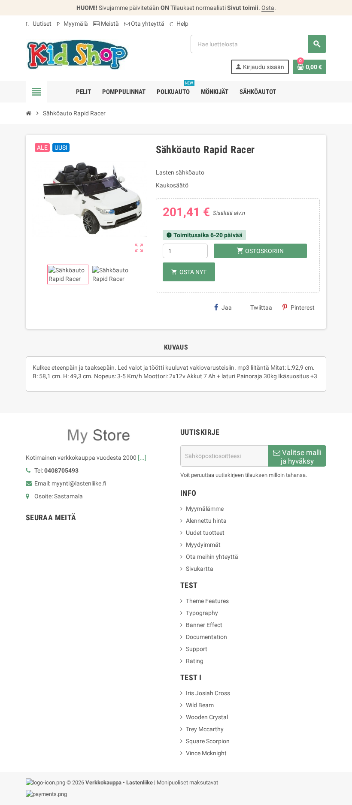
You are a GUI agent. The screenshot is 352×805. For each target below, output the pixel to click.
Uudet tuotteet (205, 532)
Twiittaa (261, 307)
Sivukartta (199, 568)
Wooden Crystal (207, 717)
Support (196, 648)
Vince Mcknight (206, 753)
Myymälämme (205, 508)
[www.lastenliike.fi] (77, 54)
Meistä (109, 23)
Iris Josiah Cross (208, 693)
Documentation (206, 636)
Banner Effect (204, 624)
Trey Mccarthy (205, 729)
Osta (267, 7)
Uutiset (39, 23)
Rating (194, 660)
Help (179, 23)
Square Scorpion (208, 741)
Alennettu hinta (206, 520)
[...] (142, 457)
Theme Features (207, 600)
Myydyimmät (203, 544)
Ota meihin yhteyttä (212, 556)
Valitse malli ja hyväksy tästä (301, 457)
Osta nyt (188, 271)
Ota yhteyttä (147, 23)
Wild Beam (200, 705)
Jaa (227, 307)
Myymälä (72, 23)
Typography (202, 612)
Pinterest (303, 307)
